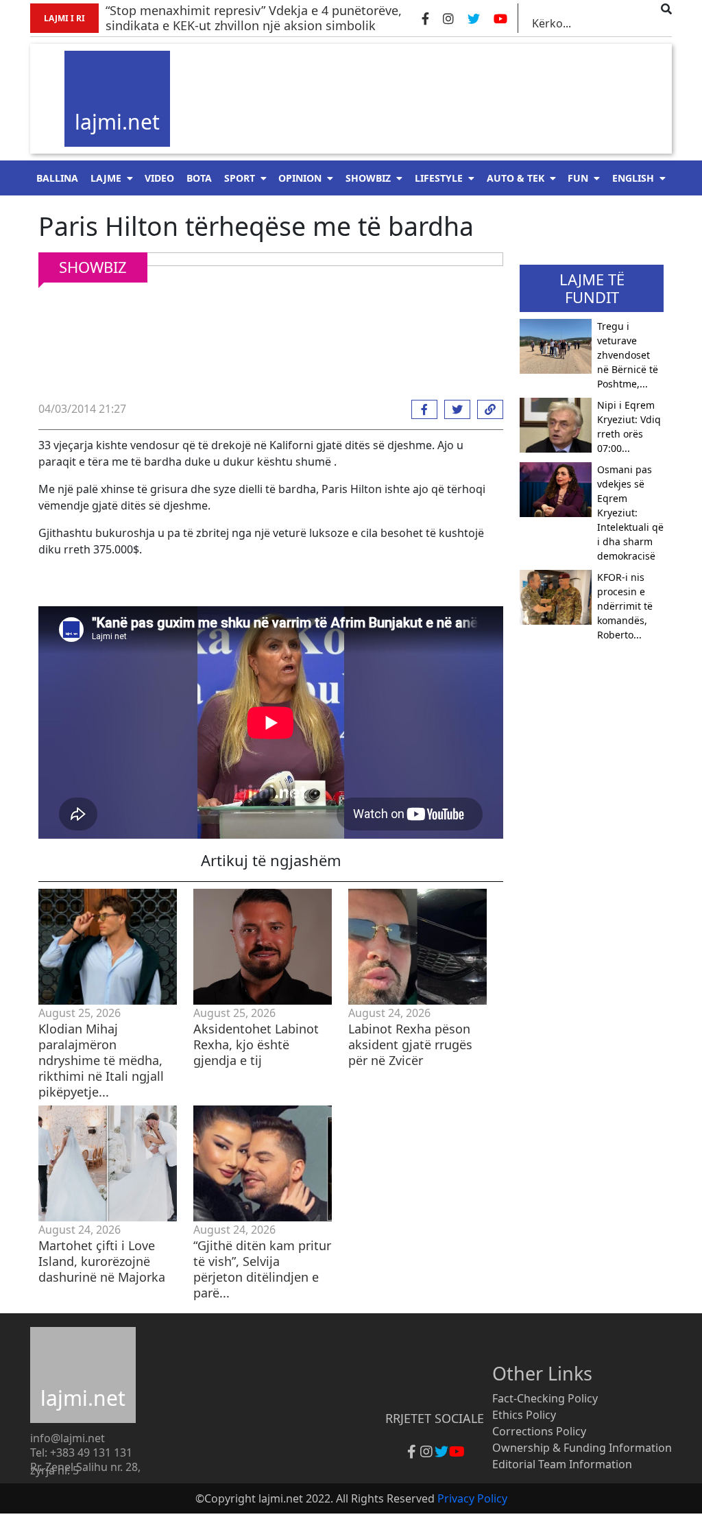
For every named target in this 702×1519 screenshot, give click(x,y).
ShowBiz (368, 177)
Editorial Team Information (562, 1464)
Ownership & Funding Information (582, 1447)
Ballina (57, 177)
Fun (578, 177)
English (633, 177)
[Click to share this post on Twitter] (453, 409)
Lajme (105, 177)
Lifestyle (439, 177)
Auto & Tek (515, 177)
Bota (199, 177)
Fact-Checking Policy (545, 1398)
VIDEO (159, 177)
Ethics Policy (524, 1414)
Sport (239, 177)
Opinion (300, 177)
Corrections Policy (539, 1431)
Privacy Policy (472, 1498)
